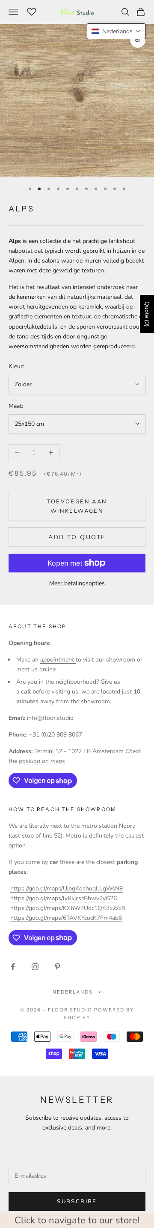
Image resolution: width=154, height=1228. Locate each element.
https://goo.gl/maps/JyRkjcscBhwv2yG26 (63, 898)
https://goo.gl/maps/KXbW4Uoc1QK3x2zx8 (67, 908)
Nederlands (73, 992)
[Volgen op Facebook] (13, 966)
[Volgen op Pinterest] (57, 966)
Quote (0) (147, 314)
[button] (116, 31)
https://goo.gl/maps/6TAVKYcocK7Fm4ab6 (66, 918)
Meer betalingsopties (77, 583)
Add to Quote (76, 537)
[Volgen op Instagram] (35, 966)
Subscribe (77, 1201)
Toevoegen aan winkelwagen (77, 506)
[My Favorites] (32, 11)
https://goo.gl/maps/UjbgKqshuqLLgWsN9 (66, 888)
